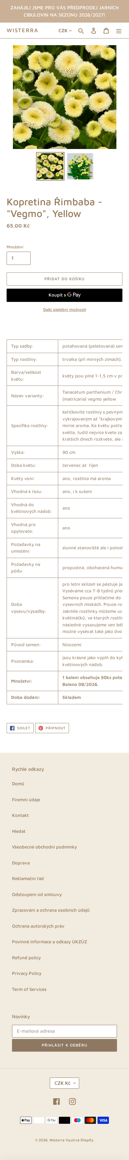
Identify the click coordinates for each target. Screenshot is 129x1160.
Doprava (21, 862)
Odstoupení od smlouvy (37, 894)
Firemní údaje (26, 799)
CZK (63, 30)
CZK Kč (62, 1083)
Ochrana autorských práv (38, 926)
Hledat (19, 831)
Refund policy (26, 957)
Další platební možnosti (64, 309)
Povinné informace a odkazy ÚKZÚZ (49, 941)
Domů (18, 783)
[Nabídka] (118, 30)
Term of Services (29, 989)
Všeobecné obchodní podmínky (44, 846)
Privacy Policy (26, 973)
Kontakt (20, 815)
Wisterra (22, 30)
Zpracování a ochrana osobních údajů (51, 910)
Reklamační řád (28, 878)
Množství (15, 246)
